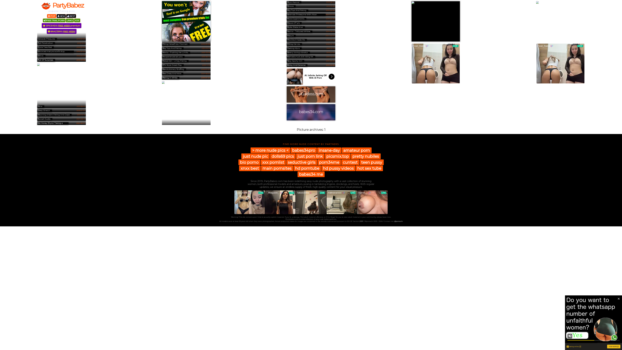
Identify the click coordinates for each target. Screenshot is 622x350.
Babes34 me (311, 174)
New (62, 16)
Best (72, 16)
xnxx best (250, 168)
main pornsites (277, 168)
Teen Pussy (371, 162)
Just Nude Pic (255, 156)
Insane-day (329, 150)
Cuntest (350, 162)
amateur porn (356, 150)
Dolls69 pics (283, 156)
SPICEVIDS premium (62, 25)
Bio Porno (249, 162)
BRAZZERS (62, 31)
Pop (52, 16)
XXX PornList (273, 162)
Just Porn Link (310, 156)
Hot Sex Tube (369, 168)
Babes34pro (303, 150)
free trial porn (55, 20)
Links (70, 20)
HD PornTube (307, 168)
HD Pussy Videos (338, 168)
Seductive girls (302, 162)
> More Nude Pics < (270, 150)
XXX (77, 20)
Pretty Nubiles (365, 156)
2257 (361, 221)
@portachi (398, 221)
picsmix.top (337, 156)
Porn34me (329, 162)
